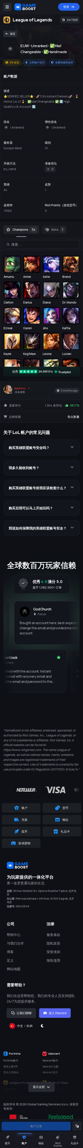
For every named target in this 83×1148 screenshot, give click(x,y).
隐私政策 (53, 943)
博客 (10, 951)
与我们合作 (15, 943)
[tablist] (41, 229)
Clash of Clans (58, 1083)
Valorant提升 (50, 1072)
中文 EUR (26, 1027)
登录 (66, 7)
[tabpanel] (41, 361)
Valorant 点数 (50, 1066)
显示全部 (39, 1087)
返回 (12, 34)
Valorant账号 (50, 1060)
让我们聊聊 (24, 1013)
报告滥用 (53, 960)
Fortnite (15, 1053)
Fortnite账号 (10, 1060)
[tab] (21, 229)
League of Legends (23, 1083)
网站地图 (13, 969)
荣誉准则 (53, 951)
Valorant (54, 1053)
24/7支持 (72, 20)
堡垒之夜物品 (11, 1072)
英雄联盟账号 (11, 1089)
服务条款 (53, 934)
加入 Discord (57, 1013)
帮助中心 (13, 934)
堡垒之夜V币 (10, 1066)
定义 (10, 960)
